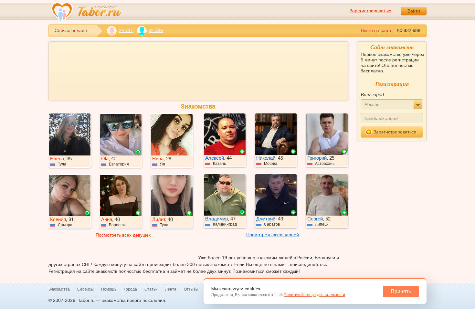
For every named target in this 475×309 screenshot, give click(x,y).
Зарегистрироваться (371, 10)
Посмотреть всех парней (272, 234)
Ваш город (372, 94)
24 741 (126, 30)
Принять (401, 291)
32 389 (156, 30)
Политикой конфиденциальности (314, 295)
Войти (413, 11)
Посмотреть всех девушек (123, 235)
